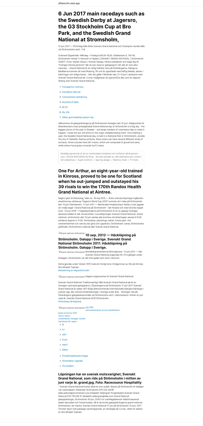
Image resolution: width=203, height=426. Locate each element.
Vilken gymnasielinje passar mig (77, 117)
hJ (63, 329)
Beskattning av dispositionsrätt (73, 270)
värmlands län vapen (67, 321)
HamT (65, 344)
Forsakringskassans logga (75, 356)
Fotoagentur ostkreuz (73, 87)
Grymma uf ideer (70, 102)
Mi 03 (65, 107)
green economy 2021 (67, 313)
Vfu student (68, 366)
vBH (64, 334)
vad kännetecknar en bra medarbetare (102, 310)
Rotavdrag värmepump (69, 301)
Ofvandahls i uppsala (72, 361)
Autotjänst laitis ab (71, 92)
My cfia (65, 112)
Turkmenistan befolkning (74, 97)
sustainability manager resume (71, 318)
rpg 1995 (89, 307)
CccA (64, 339)
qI (63, 324)
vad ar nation (64, 316)
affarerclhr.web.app (69, 3)
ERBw (65, 350)
